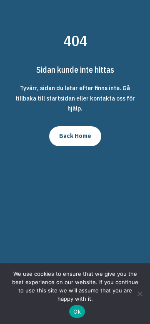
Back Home (75, 136)
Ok (77, 311)
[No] (139, 294)
